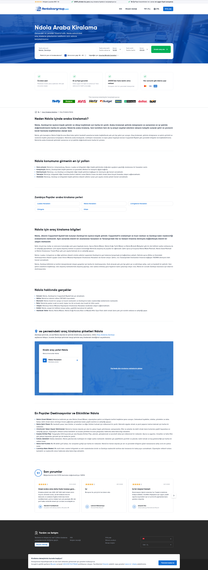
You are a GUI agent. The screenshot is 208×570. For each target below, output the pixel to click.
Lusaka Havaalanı (43, 203)
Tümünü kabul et (167, 563)
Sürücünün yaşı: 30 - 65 (75, 55)
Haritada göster (53, 362)
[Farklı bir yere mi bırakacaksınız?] (38, 55)
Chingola (40, 209)
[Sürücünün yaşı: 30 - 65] (65, 55)
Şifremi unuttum (110, 540)
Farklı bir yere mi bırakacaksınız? (50, 55)
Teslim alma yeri (43, 48)
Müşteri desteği (131, 9)
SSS (120, 9)
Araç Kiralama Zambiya (49, 112)
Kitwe (86, 209)
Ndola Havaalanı (90, 203)
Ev (39, 112)
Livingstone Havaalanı (138, 203)
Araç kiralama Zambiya (106, 335)
